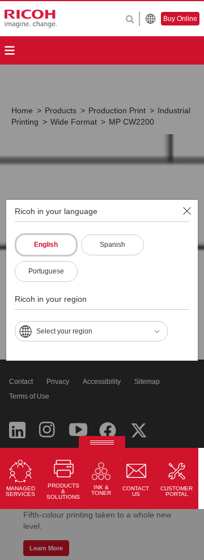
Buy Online (180, 19)
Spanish (112, 245)
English (46, 245)
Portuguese (46, 271)
